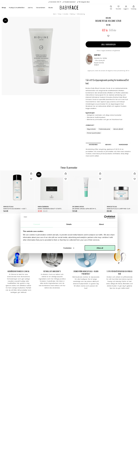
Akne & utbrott (118, 129)
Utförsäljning (81, 14)
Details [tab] (69, 224)
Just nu (30, 8)
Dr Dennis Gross (78, 207)
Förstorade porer (104, 129)
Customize (67, 248)
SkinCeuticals (8, 207)
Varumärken (40, 8)
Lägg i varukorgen (108, 44)
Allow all (100, 248)
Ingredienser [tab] (123, 144)
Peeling (72, 14)
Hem (54, 14)
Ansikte (66, 14)
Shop (4, 8)
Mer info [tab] (108, 144)
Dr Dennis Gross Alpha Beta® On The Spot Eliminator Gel (93, 209)
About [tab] (101, 224)
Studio (50, 8)
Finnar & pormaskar (93, 133)
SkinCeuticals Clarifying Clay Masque (122, 209)
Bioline (108, 18)
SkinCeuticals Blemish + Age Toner (16, 209)
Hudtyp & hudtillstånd (16, 8)
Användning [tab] (93, 144)
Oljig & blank (91, 129)
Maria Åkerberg (43, 207)
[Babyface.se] (69, 8)
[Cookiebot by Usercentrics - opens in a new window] (105, 217)
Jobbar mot (90, 125)
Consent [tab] (36, 224)
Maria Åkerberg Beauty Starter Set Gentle (54, 209)
